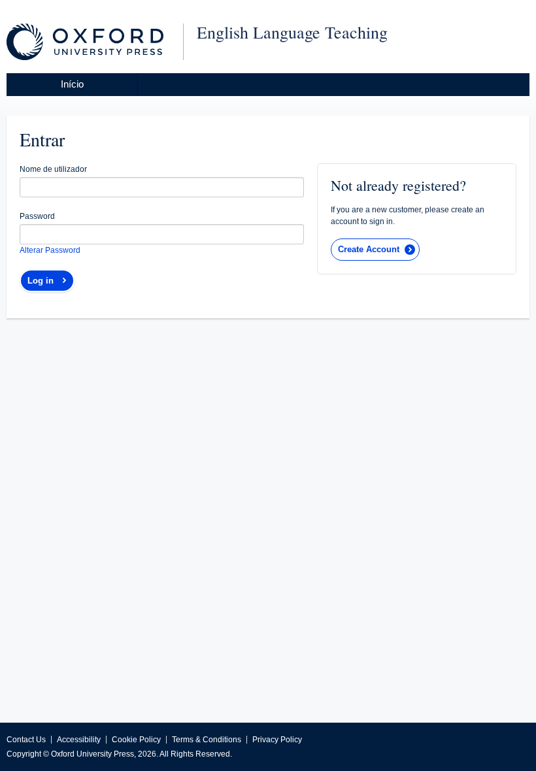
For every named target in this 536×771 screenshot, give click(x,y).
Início (72, 84)
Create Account (368, 249)
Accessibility (79, 739)
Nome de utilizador (53, 169)
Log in (40, 281)
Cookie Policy (136, 739)
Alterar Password (50, 250)
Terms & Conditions (206, 739)
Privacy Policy (277, 739)
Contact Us (26, 739)
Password (37, 216)
